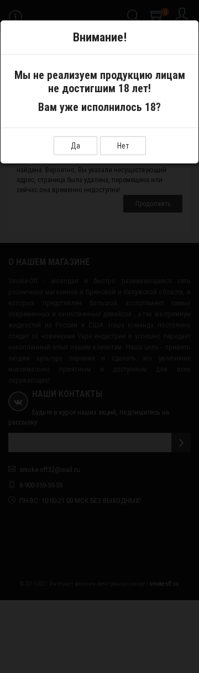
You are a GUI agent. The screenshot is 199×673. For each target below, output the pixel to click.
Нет (123, 145)
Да (75, 145)
